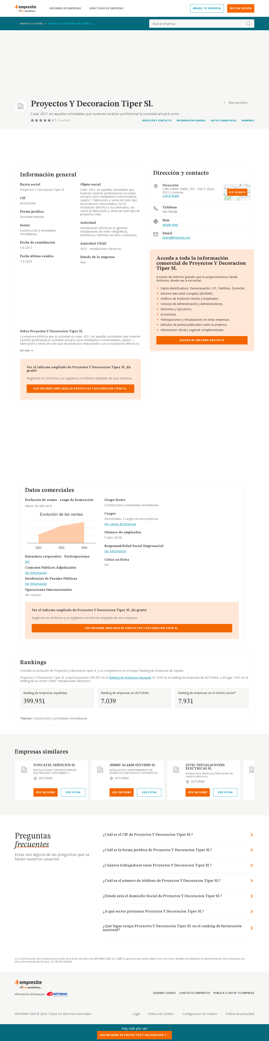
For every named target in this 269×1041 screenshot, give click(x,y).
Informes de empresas (65, 8)
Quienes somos (164, 993)
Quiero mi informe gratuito (201, 340)
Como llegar (170, 196)
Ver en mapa (237, 192)
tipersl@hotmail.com (176, 238)
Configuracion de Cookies (199, 1014)
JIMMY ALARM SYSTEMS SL (132, 765)
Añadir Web (170, 225)
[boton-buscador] (248, 23)
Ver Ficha (73, 792)
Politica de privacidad (240, 1014)
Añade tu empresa (207, 8)
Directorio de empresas (106, 8)
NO (27, 562)
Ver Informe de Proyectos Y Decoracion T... (134, 1035)
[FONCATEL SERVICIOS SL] (24, 769)
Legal (136, 1014)
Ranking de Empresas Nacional (130, 677)
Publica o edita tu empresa (234, 993)
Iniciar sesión (241, 8)
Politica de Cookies (161, 1014)
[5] (49, 120)
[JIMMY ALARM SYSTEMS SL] (100, 769)
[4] (45, 120)
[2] (37, 120)
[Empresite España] (27, 8)
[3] (41, 120)
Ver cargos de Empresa (120, 524)
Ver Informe (45, 792)
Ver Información (36, 573)
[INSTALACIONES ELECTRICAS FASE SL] (252, 769)
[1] (33, 120)
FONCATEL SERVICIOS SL (54, 765)
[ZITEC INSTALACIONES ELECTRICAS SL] (176, 769)
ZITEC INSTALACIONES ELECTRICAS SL (205, 767)
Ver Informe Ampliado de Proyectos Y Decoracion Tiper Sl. (80, 388)
